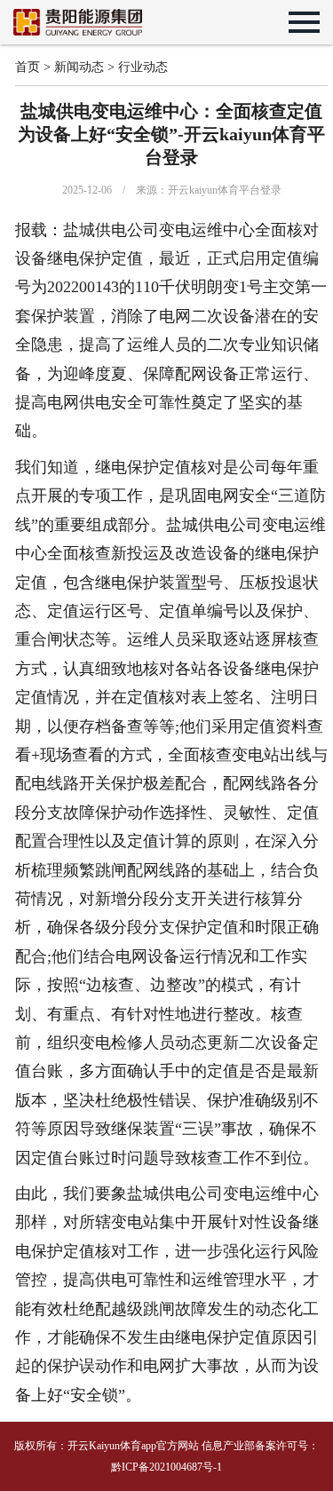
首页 (27, 67)
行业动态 (143, 67)
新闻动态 (79, 67)
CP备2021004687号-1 (173, 1467)
